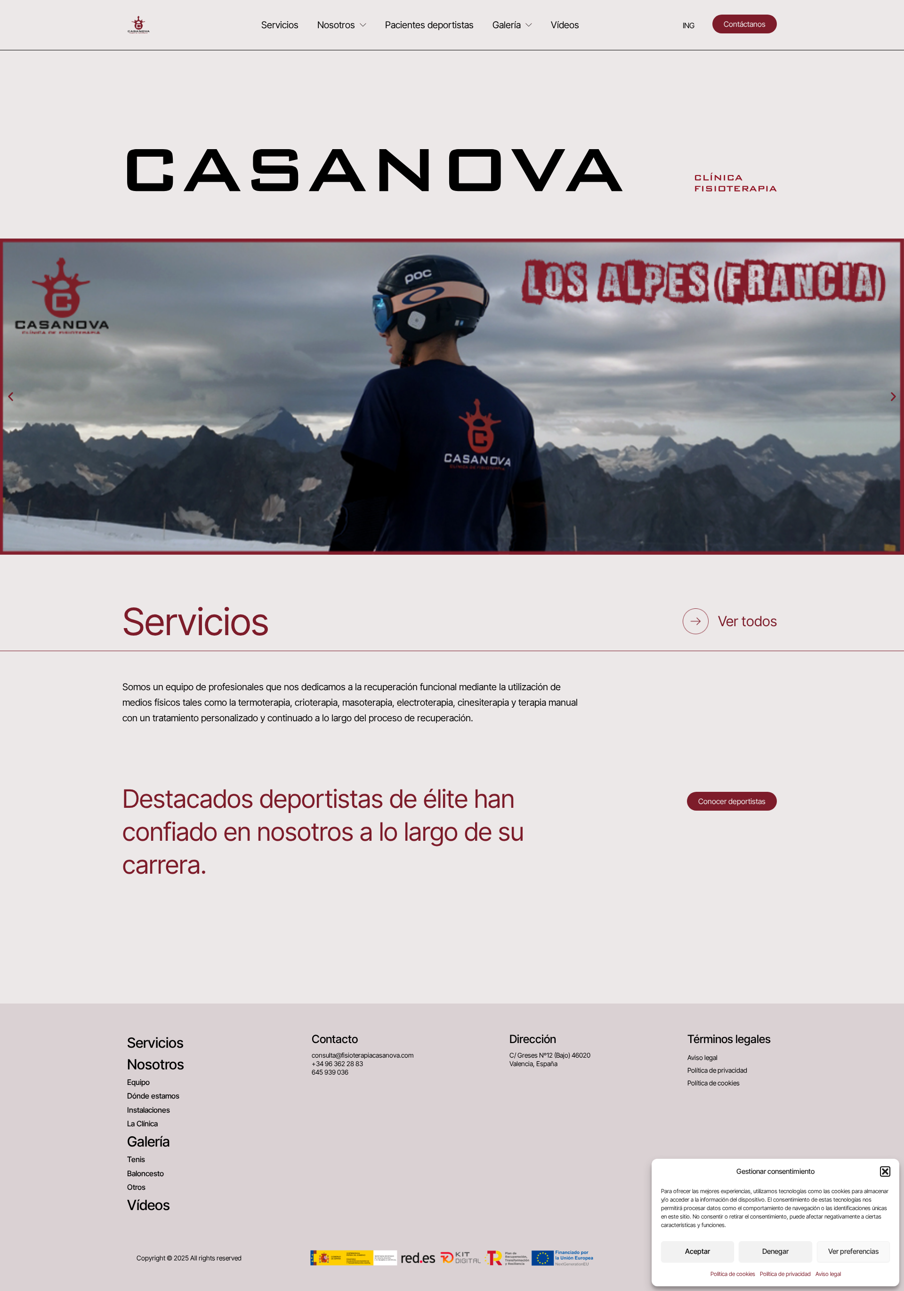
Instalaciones (148, 1110)
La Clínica (142, 1123)
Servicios (280, 25)
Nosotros (336, 25)
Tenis (136, 1159)
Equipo (138, 1082)
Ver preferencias (853, 1251)
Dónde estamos (153, 1095)
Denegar (775, 1251)
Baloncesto (145, 1173)
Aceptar (697, 1251)
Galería (506, 25)
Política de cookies (732, 1273)
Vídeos (565, 25)
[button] (885, 1171)
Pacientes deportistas (429, 25)
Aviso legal (828, 1273)
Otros (136, 1187)
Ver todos (747, 621)
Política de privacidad (785, 1273)
